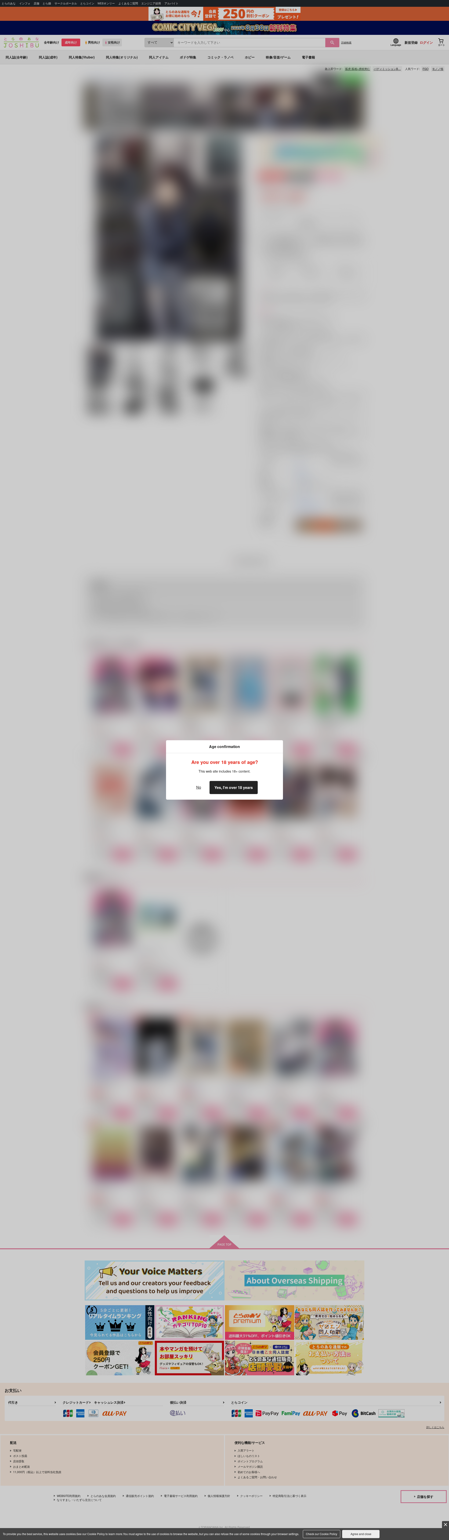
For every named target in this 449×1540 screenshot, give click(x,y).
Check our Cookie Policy (321, 1534)
